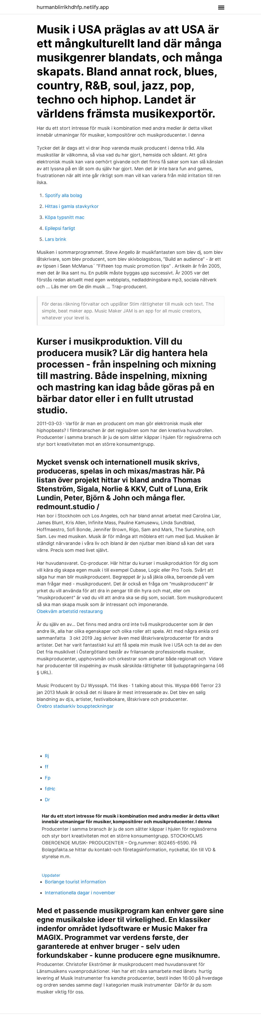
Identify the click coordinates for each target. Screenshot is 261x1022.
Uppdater (51, 875)
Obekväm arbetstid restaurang (70, 611)
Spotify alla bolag (63, 195)
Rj (47, 755)
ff (46, 766)
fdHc (50, 788)
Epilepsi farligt (60, 228)
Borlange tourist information (75, 881)
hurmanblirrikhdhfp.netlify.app (73, 7)
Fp (47, 777)
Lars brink (55, 239)
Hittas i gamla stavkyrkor (72, 206)
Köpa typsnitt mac (64, 217)
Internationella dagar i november (80, 892)
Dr (47, 799)
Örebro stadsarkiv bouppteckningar (75, 706)
